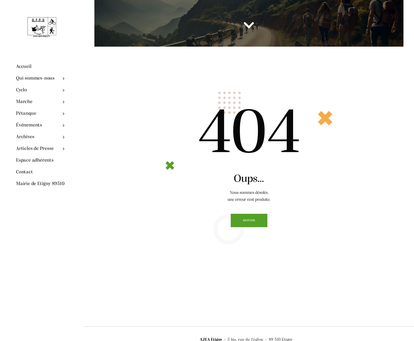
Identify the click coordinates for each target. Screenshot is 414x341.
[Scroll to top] (396, 324)
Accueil (249, 220)
